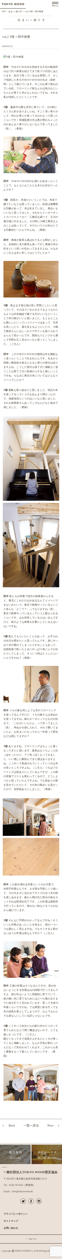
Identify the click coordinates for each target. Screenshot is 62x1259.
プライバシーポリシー (16, 1213)
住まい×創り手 (15, 11)
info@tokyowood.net (22, 1191)
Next (50, 1125)
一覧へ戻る (31, 1125)
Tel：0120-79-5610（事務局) (19, 1185)
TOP (4, 11)
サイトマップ (11, 1221)
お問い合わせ (11, 1228)
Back (12, 1125)
